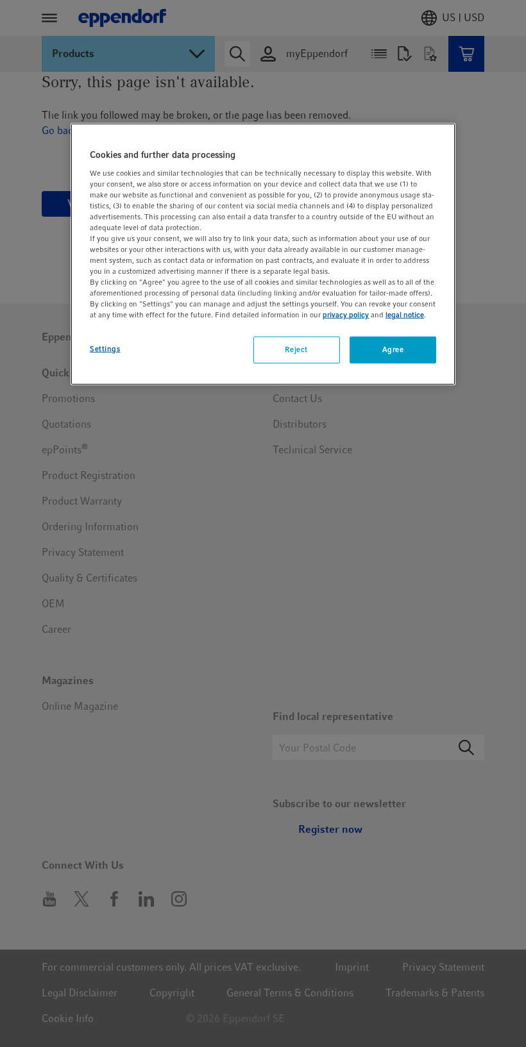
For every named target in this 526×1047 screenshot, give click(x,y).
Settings (105, 348)
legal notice (405, 314)
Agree (393, 349)
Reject (296, 349)
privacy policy (346, 314)
